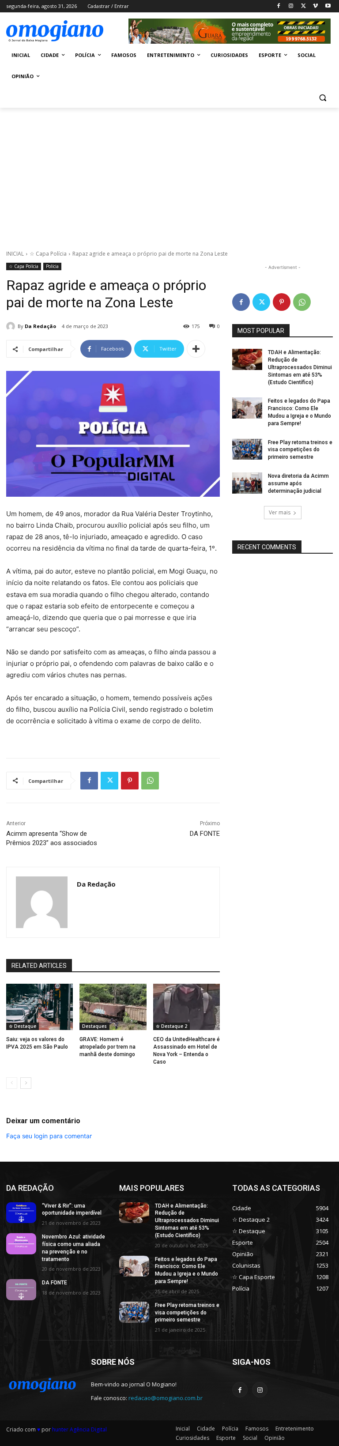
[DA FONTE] (21, 1289)
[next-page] (25, 1083)
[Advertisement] (169, 174)
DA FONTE (205, 834)
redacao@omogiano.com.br (165, 1398)
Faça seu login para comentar (49, 1136)
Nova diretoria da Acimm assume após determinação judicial (298, 483)
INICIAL (15, 253)
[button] (322, 97)
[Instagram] (291, 6)
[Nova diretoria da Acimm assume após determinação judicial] (247, 483)
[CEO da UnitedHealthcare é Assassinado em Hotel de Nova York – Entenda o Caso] (186, 1007)
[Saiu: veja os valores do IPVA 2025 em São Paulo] (39, 1007)
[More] (196, 349)
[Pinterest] (130, 780)
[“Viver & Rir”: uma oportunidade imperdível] (21, 1212)
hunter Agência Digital (79, 1429)
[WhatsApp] (150, 780)
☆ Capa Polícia (48, 253)
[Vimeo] (315, 6)
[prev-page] (11, 1083)
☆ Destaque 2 (171, 1026)
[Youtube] (328, 6)
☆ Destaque (22, 1026)
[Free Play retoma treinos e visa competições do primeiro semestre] (247, 449)
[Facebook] (279, 6)
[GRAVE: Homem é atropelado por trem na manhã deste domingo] (112, 1007)
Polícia (52, 266)
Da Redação (40, 326)
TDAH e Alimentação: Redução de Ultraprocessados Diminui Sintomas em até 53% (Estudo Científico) (300, 367)
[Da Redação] (12, 326)
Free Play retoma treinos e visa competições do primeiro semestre (300, 450)
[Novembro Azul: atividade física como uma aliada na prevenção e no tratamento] (21, 1243)
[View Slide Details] (229, 31)
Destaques (94, 1026)
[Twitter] (303, 6)
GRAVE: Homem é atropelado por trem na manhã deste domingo (107, 1046)
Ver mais (279, 512)
